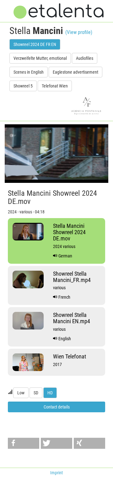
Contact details (57, 406)
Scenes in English (28, 72)
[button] (23, 443)
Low (20, 392)
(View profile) (78, 32)
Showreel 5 (23, 85)
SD (36, 392)
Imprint (56, 472)
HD (50, 392)
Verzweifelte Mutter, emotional (40, 58)
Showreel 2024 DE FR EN (34, 44)
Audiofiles (84, 58)
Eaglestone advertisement (75, 72)
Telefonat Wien (55, 85)
